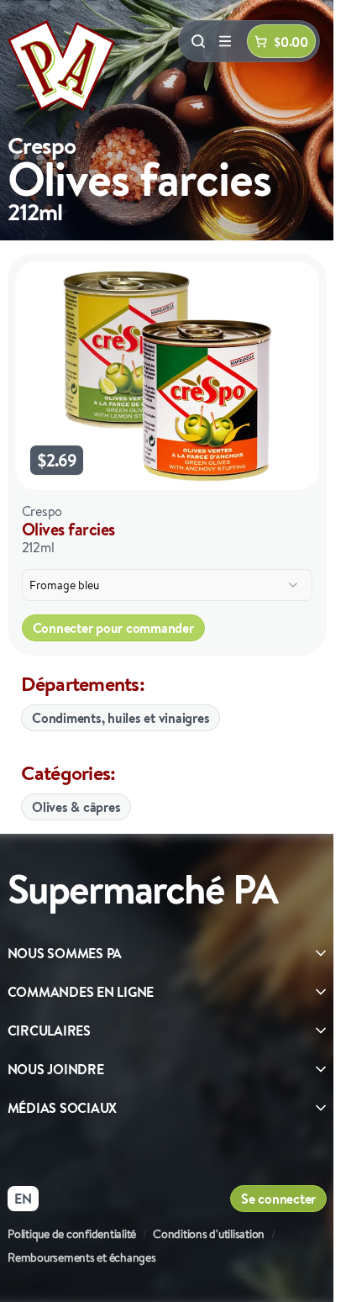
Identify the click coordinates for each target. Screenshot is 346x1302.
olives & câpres (76, 807)
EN (23, 1198)
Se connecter (278, 1198)
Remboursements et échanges (82, 1257)
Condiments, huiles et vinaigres (120, 718)
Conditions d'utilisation (209, 1234)
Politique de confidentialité (72, 1234)
